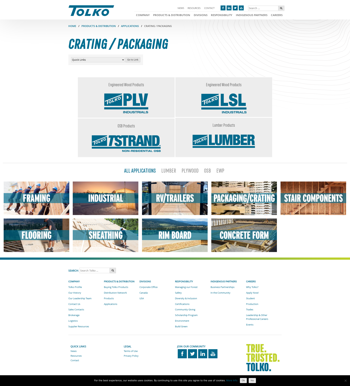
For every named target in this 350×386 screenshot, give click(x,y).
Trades (249, 309)
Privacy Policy (131, 355)
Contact (209, 8)
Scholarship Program (186, 315)
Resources (194, 8)
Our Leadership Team (80, 298)
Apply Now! (252, 292)
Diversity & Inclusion (186, 298)
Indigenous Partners (251, 15)
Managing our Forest (186, 287)
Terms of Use (131, 351)
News (181, 8)
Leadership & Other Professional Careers (257, 317)
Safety (178, 292)
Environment (182, 320)
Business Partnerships (222, 287)
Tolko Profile (75, 287)
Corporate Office (148, 287)
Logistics (73, 320)
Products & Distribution (171, 15)
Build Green (181, 326)
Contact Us (74, 304)
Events (249, 324)
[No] (345, 380)
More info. (232, 380)
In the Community (220, 292)
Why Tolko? (252, 287)
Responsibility (221, 15)
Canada (143, 292)
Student (250, 298)
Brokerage (73, 315)
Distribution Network (115, 292)
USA (141, 298)
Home (72, 26)
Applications (130, 26)
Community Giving (185, 309)
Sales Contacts (76, 309)
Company (143, 15)
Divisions (200, 15)
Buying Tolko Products (116, 287)
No (252, 380)
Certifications (182, 304)
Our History (74, 292)
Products (109, 298)
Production (252, 304)
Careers (277, 15)
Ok (243, 380)
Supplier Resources (78, 326)
